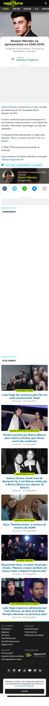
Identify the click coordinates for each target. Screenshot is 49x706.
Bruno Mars (33, 107)
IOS (35, 656)
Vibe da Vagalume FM (12, 159)
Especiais (5, 632)
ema (13, 165)
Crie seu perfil (7, 653)
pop (7, 165)
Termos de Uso (31, 632)
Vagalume (13, 3)
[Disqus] (24, 250)
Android (41, 656)
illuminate (37, 165)
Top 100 (16, 9)
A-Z (36, 9)
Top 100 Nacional (8, 638)
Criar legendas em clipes (11, 659)
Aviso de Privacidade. (25, 686)
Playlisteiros (6, 629)
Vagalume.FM (7, 644)
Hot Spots (5, 635)
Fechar (25, 691)
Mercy (14, 138)
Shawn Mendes (8, 107)
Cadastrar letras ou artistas (12, 656)
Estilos (27, 9)
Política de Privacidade (34, 635)
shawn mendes (23, 165)
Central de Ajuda (31, 629)
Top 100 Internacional (10, 641)
